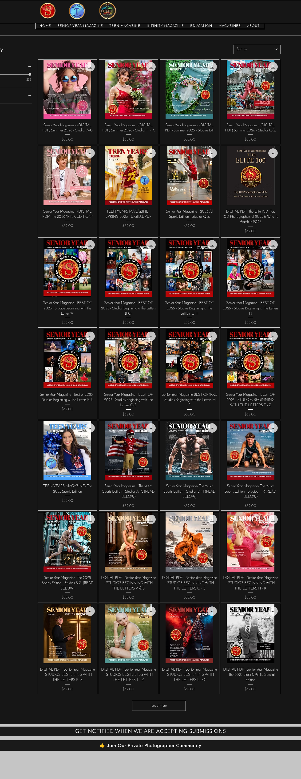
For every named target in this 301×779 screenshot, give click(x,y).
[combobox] (257, 49)
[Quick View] (67, 89)
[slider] (30, 74)
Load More (159, 706)
